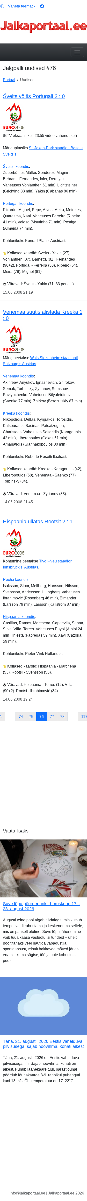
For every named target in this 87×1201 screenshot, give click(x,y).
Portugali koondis (18, 203)
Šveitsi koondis (16, 166)
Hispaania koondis (19, 617)
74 (21, 717)
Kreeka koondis (16, 413)
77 (52, 717)
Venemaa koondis (18, 376)
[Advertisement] (43, 768)
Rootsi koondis (16, 579)
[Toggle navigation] (77, 52)
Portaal (9, 80)
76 (41, 717)
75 (31, 717)
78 (62, 717)
